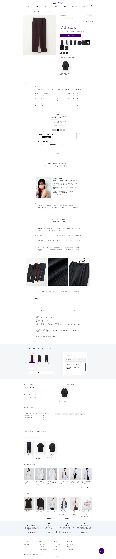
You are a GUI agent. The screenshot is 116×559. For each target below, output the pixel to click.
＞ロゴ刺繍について (38, 391)
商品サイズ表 (53, 144)
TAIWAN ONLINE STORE (27, 554)
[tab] (44, 310)
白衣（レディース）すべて (44, 413)
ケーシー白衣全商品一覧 (43, 549)
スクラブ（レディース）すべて (30, 413)
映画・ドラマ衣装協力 (70, 549)
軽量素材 (82, 414)
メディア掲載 (69, 547)
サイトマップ (26, 541)
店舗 (55, 542)
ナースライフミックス (57, 546)
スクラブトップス (29, 415)
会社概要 (55, 541)
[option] (39, 36)
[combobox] (58, 130)
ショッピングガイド (27, 542)
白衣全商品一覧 (41, 542)
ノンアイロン (58, 414)
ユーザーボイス (56, 549)
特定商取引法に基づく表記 (71, 542)
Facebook (49, 518)
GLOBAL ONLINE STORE (37, 554)
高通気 (76, 414)
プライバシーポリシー (70, 544)
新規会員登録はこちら (67, 532)
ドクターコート (43, 415)
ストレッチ (65, 414)
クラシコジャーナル (57, 544)
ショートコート (43, 419)
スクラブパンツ (28, 417)
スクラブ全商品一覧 (42, 544)
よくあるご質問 (26, 544)
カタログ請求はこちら (49, 532)
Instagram (67, 518)
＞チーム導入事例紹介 (28, 391)
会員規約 (68, 546)
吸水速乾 (71, 414)
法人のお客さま (69, 541)
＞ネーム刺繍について (48, 391)
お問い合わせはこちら (84, 532)
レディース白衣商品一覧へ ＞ (86, 487)
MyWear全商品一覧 (42, 547)
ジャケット (42, 417)
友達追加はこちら (31, 532)
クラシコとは (56, 547)
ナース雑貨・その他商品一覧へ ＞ (85, 516)
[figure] (49, 129)
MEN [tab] (31, 411)
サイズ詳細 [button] (72, 310)
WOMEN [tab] (26, 411)
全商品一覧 (41, 541)
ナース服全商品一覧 (42, 546)
